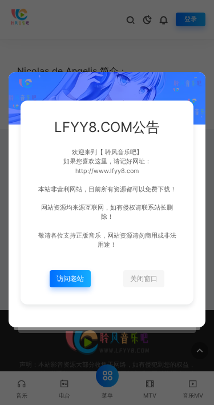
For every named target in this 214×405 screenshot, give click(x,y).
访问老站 (70, 278)
